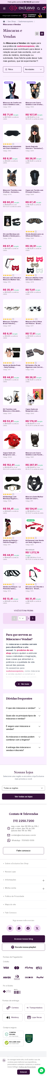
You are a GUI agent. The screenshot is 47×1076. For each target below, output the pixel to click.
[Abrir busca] (38, 8)
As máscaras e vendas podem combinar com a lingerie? (20, 738)
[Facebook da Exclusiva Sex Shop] (28, 928)
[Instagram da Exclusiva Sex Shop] (10, 928)
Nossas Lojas (10, 872)
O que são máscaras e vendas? (20, 708)
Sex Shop (12, 21)
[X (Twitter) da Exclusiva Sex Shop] (37, 928)
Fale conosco (23, 850)
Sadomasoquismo (25, 21)
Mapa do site (10, 904)
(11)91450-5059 (28, 840)
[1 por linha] (37, 34)
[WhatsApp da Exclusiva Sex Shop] (19, 928)
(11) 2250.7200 (23, 821)
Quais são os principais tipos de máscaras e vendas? (21, 717)
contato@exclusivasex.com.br (23, 835)
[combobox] (34, 69)
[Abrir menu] (4, 8)
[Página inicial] (4, 21)
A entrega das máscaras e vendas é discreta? (18, 748)
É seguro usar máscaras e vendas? (18, 727)
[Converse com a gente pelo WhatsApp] (41, 1070)
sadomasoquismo (25, 46)
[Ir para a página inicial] (21, 8)
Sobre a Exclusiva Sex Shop (16, 863)
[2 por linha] (42, 34)
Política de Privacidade (14, 896)
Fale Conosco (11, 913)
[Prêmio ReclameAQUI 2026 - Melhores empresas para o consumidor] (29, 1038)
